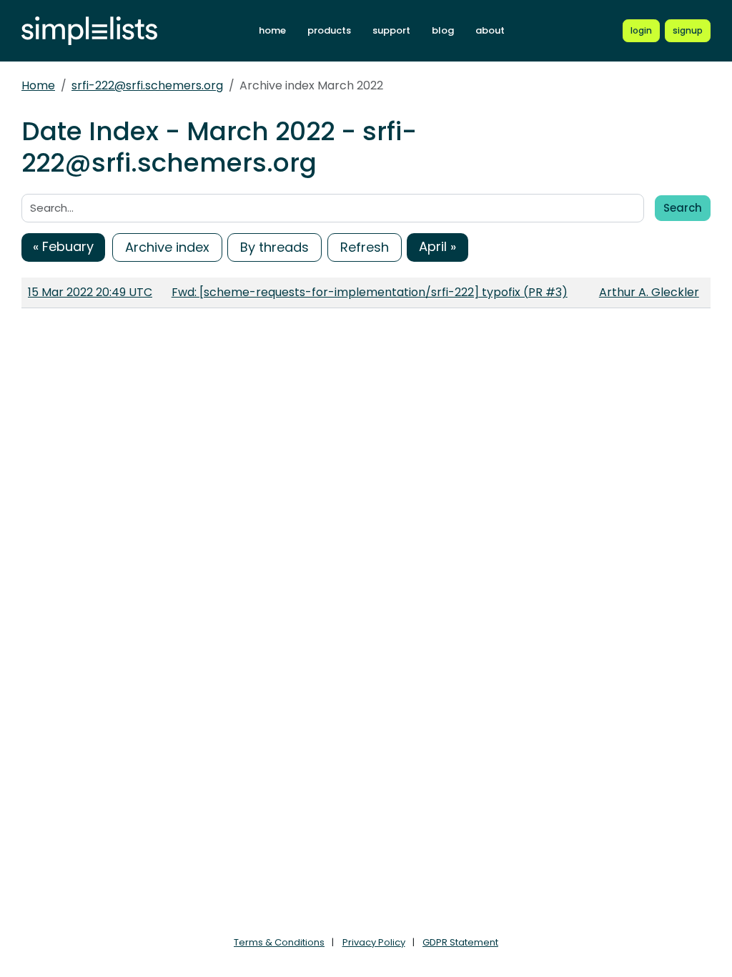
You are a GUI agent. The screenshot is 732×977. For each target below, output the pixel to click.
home (272, 30)
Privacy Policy (373, 942)
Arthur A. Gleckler (649, 292)
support (391, 30)
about (490, 30)
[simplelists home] (89, 31)
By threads (274, 247)
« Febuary (63, 246)
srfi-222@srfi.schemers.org (147, 85)
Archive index (167, 247)
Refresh (364, 247)
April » (437, 246)
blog (443, 30)
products (329, 30)
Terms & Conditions (279, 942)
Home (38, 85)
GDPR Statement (460, 942)
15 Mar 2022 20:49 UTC (90, 292)
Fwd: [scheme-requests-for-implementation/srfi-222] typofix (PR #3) (370, 292)
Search (682, 207)
